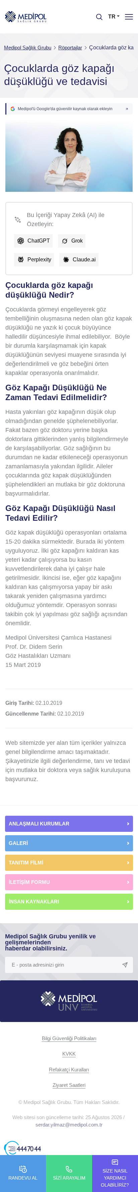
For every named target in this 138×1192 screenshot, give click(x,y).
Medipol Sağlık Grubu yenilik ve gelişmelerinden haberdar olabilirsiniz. (50, 942)
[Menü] (129, 16)
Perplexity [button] (39, 259)
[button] (69, 109)
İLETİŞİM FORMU (29, 882)
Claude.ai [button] (84, 259)
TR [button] (112, 16)
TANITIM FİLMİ (26, 862)
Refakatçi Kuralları (69, 1069)
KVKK (69, 1054)
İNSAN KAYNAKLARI (34, 901)
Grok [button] (77, 241)
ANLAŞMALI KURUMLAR (39, 823)
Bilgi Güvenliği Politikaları (69, 1038)
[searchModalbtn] (96, 14)
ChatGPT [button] (38, 241)
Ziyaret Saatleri (69, 1085)
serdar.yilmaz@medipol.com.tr (69, 1124)
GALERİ (18, 843)
